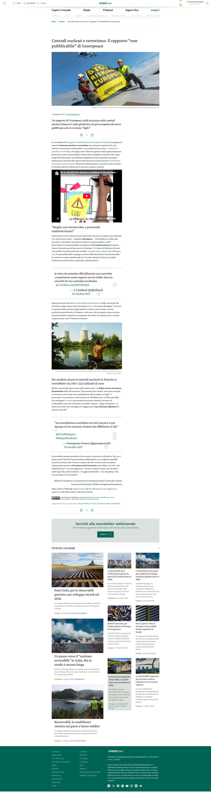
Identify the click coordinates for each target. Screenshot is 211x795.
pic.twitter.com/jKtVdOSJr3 (72, 284)
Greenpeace (115, 503)
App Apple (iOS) (58, 759)
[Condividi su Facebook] (81, 135)
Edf (102, 471)
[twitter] (113, 786)
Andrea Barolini (73, 114)
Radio (86, 10)
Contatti (83, 755)
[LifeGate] (105, 3)
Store (19, 3)
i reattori (68, 400)
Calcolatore (57, 779)
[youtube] (127, 786)
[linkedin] (136, 786)
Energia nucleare (103, 503)
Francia (93, 503)
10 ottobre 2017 (81, 293)
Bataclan (94, 303)
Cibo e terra (136, 15)
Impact (155, 10)
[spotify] (122, 786)
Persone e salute (153, 15)
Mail (81, 765)
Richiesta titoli (58, 772)
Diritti (67, 15)
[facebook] (109, 786)
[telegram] (140, 786)
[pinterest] (118, 786)
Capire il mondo (61, 10)
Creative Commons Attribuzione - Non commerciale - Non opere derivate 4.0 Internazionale (87, 498)
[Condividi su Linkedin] (92, 135)
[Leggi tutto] (157, 548)
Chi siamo (84, 759)
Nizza (89, 306)
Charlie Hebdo (81, 303)
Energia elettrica (83, 503)
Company (83, 752)
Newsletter (31, 3)
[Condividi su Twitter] (86, 135)
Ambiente (55, 15)
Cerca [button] (43, 3)
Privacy (83, 769)
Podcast (108, 10)
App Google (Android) (61, 762)
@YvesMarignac (66, 434)
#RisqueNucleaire (66, 438)
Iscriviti (103, 534)
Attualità (56, 752)
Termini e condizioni (88, 776)
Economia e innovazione (96, 15)
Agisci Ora (132, 10)
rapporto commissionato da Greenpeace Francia (88, 142)
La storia (84, 762)
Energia (78, 15)
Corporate (56, 776)
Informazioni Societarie (90, 772)
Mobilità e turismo (119, 15)
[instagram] (131, 786)
